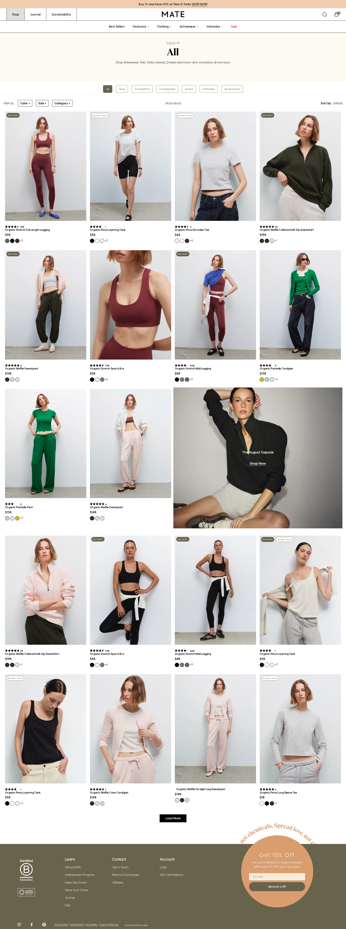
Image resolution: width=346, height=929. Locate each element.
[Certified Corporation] (26, 870)
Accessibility (91, 924)
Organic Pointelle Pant (19, 507)
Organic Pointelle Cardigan (276, 368)
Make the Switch (76, 882)
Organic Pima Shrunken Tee (192, 229)
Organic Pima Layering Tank (107, 229)
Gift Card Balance (171, 874)
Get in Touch (120, 867)
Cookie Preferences (108, 924)
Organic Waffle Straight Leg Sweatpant (200, 789)
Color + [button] (25, 103)
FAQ (67, 905)
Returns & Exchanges (125, 874)
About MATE (73, 867)
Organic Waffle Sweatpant (21, 368)
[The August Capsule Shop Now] (257, 457)
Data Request (77, 924)
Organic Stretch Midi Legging (193, 368)
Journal (70, 897)
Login (163, 867)
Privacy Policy (61, 924)
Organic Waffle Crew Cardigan (109, 792)
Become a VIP (277, 886)
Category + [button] (62, 103)
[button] (324, 14)
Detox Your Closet (76, 890)
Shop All (171, 42)
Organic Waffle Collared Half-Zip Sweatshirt (287, 229)
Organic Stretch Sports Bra (107, 368)
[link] (15, 14)
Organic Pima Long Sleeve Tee (278, 792)
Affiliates (117, 882)
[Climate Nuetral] (26, 892)
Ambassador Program (79, 874)
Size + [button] (42, 103)
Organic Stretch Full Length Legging (27, 229)
